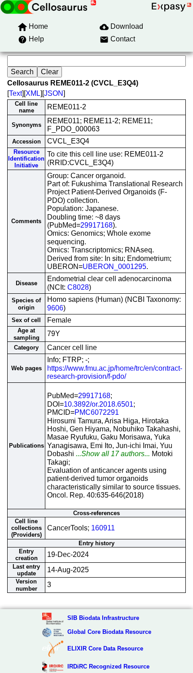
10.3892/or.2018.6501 (98, 404)
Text (15, 93)
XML (33, 93)
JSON (53, 93)
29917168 (96, 225)
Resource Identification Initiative (26, 158)
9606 (55, 308)
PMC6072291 (97, 412)
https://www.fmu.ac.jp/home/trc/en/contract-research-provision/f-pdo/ (114, 372)
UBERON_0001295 (114, 266)
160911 (103, 528)
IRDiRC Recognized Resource (108, 666)
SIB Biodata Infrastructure (103, 618)
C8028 (78, 287)
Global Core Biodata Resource (109, 631)
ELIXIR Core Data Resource (105, 648)
